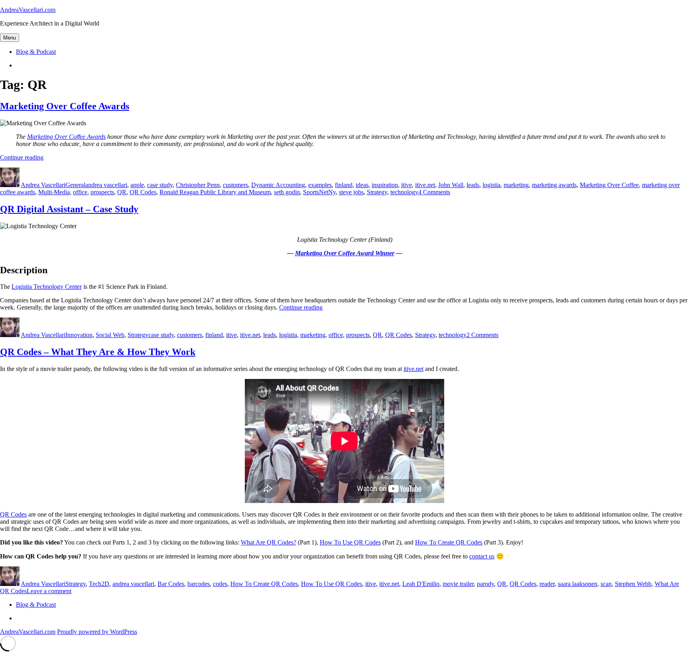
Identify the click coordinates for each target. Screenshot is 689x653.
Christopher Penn (198, 184)
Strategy (377, 192)
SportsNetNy (319, 192)
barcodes (198, 583)
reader (547, 583)
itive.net (425, 184)
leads (473, 184)
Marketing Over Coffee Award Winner (344, 253)
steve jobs (351, 192)
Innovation (79, 334)
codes (220, 583)
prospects (102, 192)
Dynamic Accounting (278, 184)
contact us (481, 556)
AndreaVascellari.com (27, 9)
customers (235, 184)
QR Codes (143, 192)
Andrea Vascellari (43, 184)
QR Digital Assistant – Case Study (69, 209)
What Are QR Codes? (268, 542)
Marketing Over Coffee (609, 184)
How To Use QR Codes (350, 542)
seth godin (287, 192)
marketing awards (554, 184)
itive (406, 184)
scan (606, 583)
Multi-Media (54, 192)
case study (160, 184)
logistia (491, 184)
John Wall (450, 184)
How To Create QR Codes (448, 542)
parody (485, 583)
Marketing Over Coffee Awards (64, 106)
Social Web (110, 334)
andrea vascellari (106, 184)
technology (404, 192)
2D (105, 583)
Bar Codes (170, 583)
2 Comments (482, 334)
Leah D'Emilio (420, 583)
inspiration (385, 184)
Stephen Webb (633, 583)
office (80, 192)
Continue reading (21, 157)
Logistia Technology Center (47, 286)
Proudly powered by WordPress (97, 631)
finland (343, 184)
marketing (516, 184)
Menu (9, 38)
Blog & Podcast (36, 51)
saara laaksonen (577, 583)
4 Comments (434, 192)
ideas (362, 184)
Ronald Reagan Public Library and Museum (215, 192)
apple (137, 184)
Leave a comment (49, 591)
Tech (95, 583)
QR (121, 192)
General (75, 184)
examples (320, 184)
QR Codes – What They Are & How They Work (97, 352)
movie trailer (458, 583)
